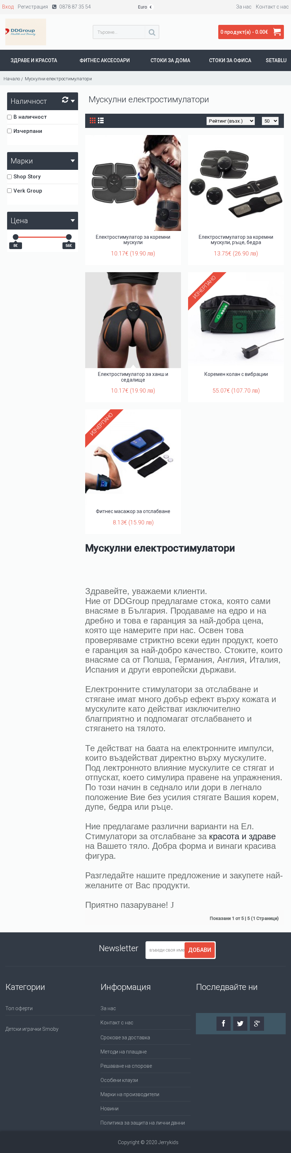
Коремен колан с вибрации (236, 374)
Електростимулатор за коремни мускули (133, 239)
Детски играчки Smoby (32, 1029)
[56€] (69, 237)
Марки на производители (129, 1094)
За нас (108, 1008)
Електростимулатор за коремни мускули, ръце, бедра (236, 239)
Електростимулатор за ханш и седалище (133, 376)
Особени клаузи (119, 1080)
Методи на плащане (123, 1052)
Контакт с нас (116, 1022)
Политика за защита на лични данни (142, 1123)
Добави (199, 950)
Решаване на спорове (126, 1066)
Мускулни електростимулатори (160, 548)
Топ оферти (19, 1008)
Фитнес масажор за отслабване (133, 511)
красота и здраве (242, 836)
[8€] (15, 237)
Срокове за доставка (125, 1037)
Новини (109, 1108)
